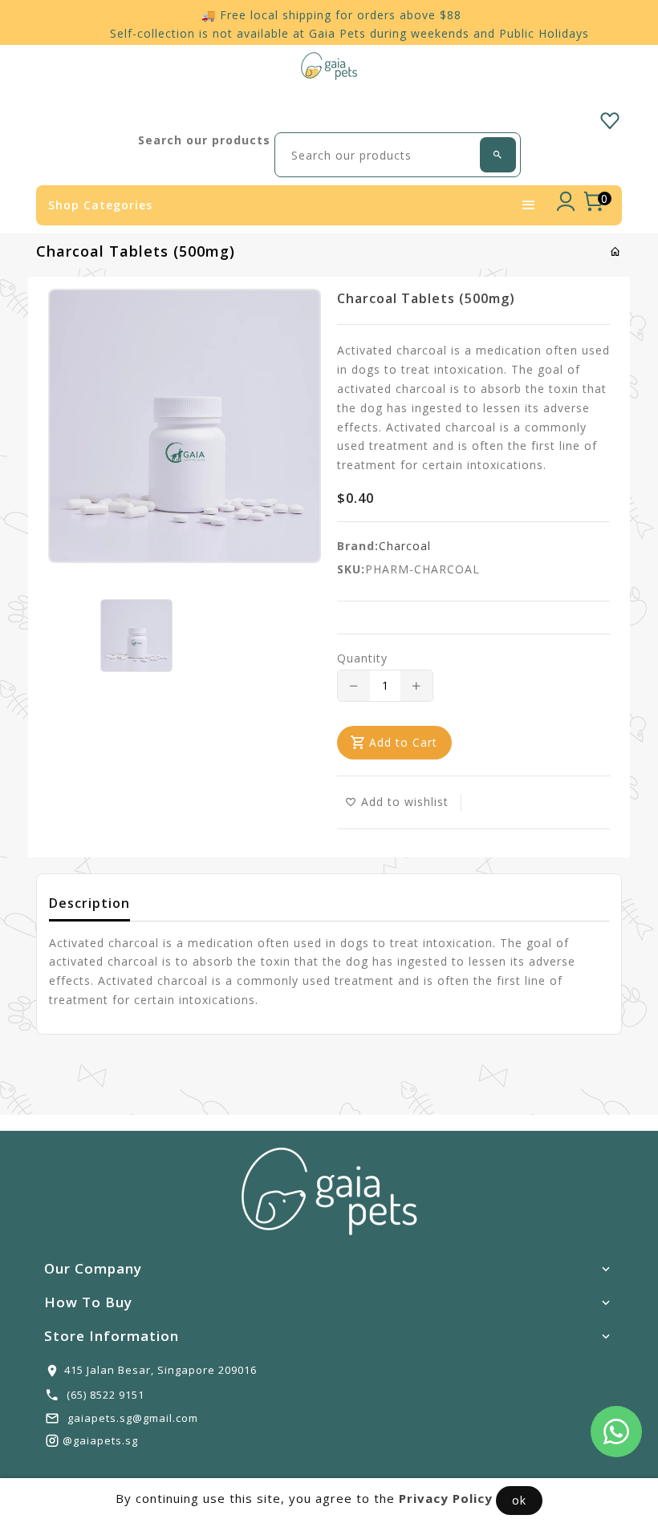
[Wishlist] (610, 118)
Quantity (362, 658)
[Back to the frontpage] (616, 251)
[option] (136, 635)
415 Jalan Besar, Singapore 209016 (160, 1370)
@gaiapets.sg (100, 1440)
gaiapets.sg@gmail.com (132, 1418)
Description (89, 903)
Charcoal (405, 545)
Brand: (358, 545)
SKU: (351, 569)
